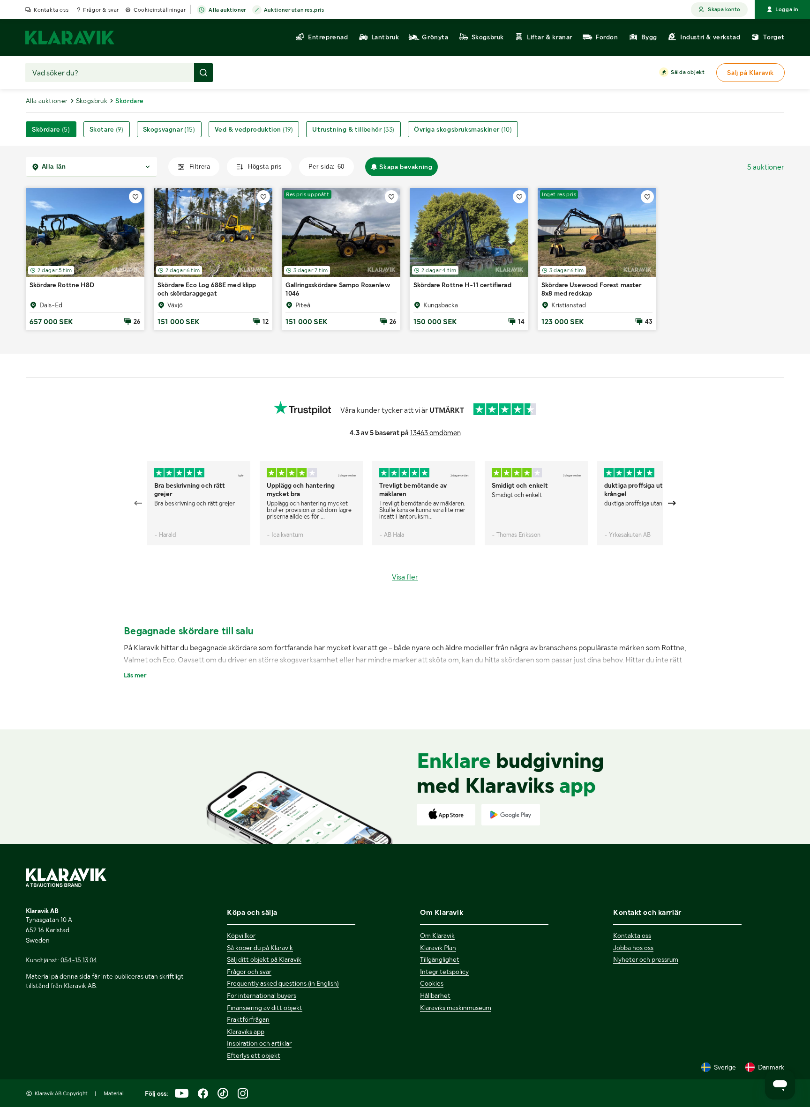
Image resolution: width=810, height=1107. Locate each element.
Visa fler (405, 576)
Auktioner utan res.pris (294, 10)
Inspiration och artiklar (259, 1043)
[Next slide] (672, 503)
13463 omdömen (435, 433)
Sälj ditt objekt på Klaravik (264, 959)
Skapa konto (724, 9)
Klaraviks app (245, 1031)
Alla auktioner (227, 10)
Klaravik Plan (438, 947)
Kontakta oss (51, 10)
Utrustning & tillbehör (353, 129)
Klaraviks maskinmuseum (455, 1007)
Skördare (51, 129)
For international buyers (261, 995)
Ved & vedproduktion (254, 129)
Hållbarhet (435, 995)
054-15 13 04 (78, 960)
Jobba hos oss (633, 947)
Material (114, 1093)
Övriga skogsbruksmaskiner (463, 129)
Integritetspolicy (444, 971)
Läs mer (135, 675)
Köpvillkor (241, 935)
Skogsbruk (92, 100)
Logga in (786, 9)
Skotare (107, 129)
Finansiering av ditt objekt (264, 1007)
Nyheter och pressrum (645, 959)
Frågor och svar (249, 971)
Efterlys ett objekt (253, 1055)
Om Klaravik (437, 935)
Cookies (431, 983)
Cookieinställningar (160, 10)
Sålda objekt (688, 72)
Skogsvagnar (169, 129)
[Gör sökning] (203, 72)
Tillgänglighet (439, 959)
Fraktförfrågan (248, 1019)
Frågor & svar (101, 10)
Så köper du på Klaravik (260, 947)
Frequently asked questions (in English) (283, 983)
